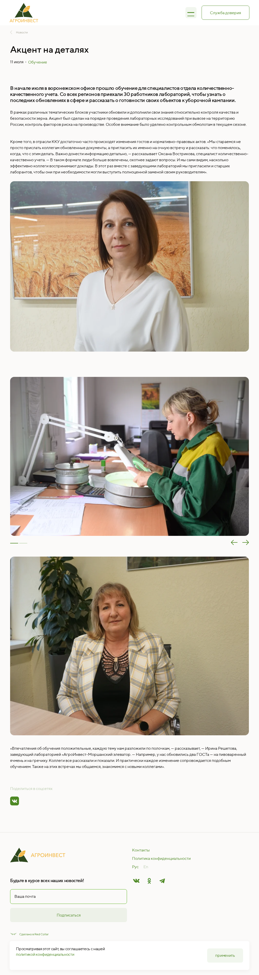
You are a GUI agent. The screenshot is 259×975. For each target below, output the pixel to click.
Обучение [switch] (37, 62)
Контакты (141, 850)
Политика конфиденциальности (161, 858)
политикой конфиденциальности (45, 954)
